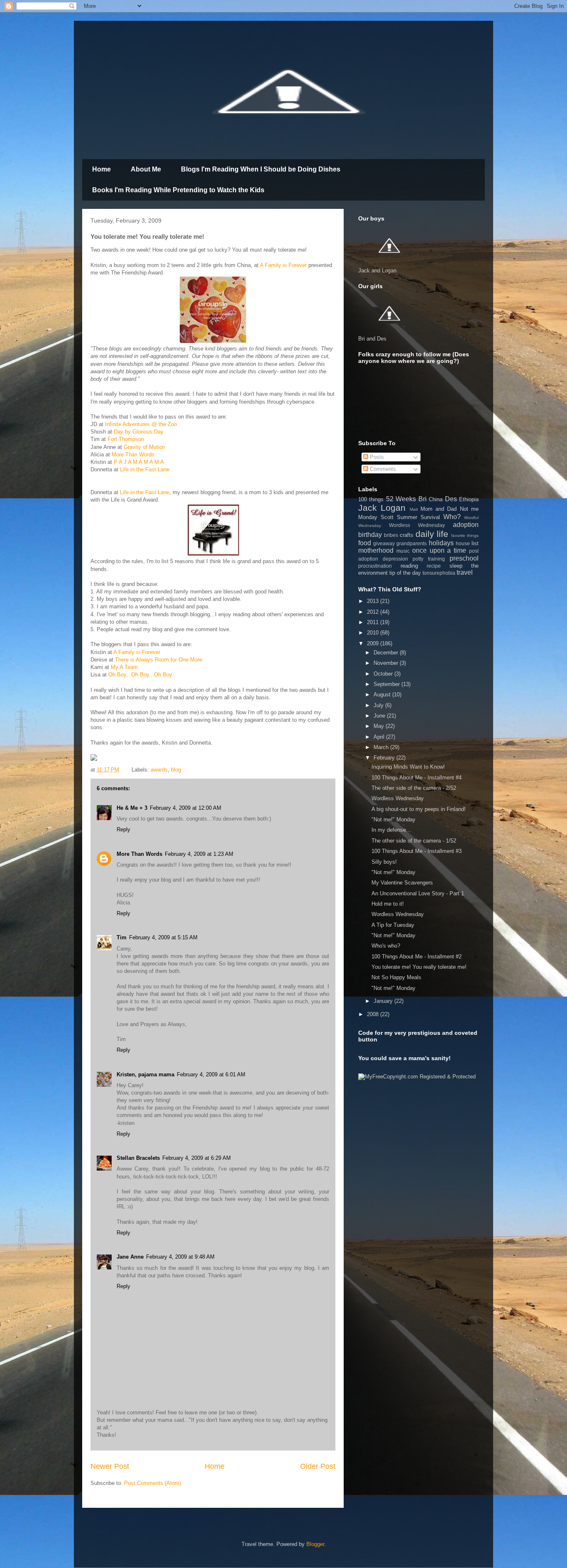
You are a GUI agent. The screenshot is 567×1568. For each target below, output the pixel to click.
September (387, 684)
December (387, 652)
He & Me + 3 (132, 808)
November (387, 663)
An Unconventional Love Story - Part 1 (417, 893)
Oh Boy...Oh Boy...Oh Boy (140, 674)
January (384, 1001)
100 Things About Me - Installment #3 (416, 851)
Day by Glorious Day (139, 432)
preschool (464, 558)
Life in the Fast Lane (144, 469)
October (384, 674)
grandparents (411, 543)
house (463, 543)
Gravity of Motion (144, 447)
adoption (466, 524)
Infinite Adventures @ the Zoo (141, 424)
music (403, 551)
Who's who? (385, 946)
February (385, 758)
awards (159, 770)
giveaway (384, 543)
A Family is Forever (283, 265)
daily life (432, 534)
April (380, 737)
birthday (370, 534)
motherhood (375, 550)
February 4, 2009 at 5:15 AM (163, 937)
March (382, 747)
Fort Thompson (126, 439)
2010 (373, 633)
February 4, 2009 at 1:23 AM (199, 854)
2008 (373, 1014)
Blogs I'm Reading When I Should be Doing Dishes (260, 169)
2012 (373, 612)
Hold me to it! (387, 904)
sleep (456, 566)
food (364, 542)
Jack (367, 507)
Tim (122, 937)
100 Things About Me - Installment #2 (416, 956)
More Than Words (133, 454)
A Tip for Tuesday (392, 925)
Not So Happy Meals (396, 977)
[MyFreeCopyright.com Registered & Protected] (417, 1076)
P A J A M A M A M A (139, 462)
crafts (406, 535)
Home (101, 169)
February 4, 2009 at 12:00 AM (185, 808)
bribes (391, 535)
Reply (123, 829)
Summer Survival (418, 517)
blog (176, 770)
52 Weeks (401, 498)
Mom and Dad (438, 509)
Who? (452, 516)
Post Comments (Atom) (152, 1483)
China (435, 499)
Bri (422, 498)
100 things (371, 499)
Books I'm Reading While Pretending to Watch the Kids (178, 190)
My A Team (124, 667)
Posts (376, 457)
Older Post (317, 1466)
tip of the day (405, 573)
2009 (373, 643)
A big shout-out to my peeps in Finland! (418, 809)
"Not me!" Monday (393, 819)
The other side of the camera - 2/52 (413, 788)
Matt (414, 509)
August (383, 694)
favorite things (465, 535)
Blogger (315, 1544)
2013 (373, 601)
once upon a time (439, 550)
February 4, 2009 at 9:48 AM (180, 1257)
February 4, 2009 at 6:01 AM (211, 1074)
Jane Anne (130, 1257)
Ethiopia (469, 499)
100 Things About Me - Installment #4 (416, 777)
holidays (441, 542)
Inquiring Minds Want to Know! (408, 767)
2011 (373, 622)
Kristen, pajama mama (145, 1074)
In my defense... (391, 830)
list (475, 543)
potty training (429, 558)
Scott (387, 517)
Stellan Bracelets (138, 1158)
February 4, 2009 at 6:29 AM (196, 1158)
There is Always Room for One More (158, 660)
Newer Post (109, 1466)
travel (465, 572)
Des (451, 498)
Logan (393, 507)
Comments (382, 469)
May (380, 726)
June (380, 716)
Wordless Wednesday (417, 525)
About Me (146, 169)
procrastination (375, 565)
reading (409, 566)
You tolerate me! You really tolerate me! (419, 967)
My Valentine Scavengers (402, 883)
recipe (434, 565)
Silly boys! (384, 862)
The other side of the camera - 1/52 (413, 841)
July (379, 705)
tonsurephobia (439, 573)
